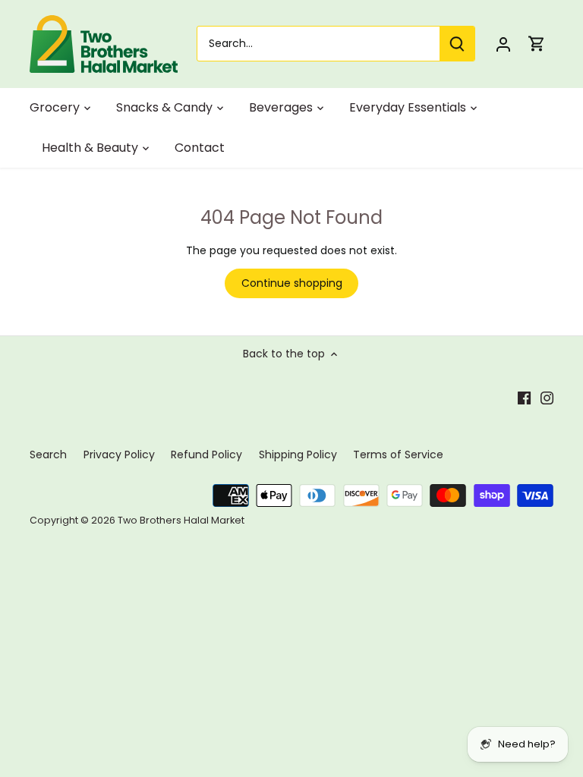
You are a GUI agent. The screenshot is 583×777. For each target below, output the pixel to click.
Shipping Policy (298, 454)
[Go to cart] (537, 43)
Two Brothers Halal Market (181, 520)
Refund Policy (206, 454)
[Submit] (457, 44)
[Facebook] (524, 397)
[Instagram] (546, 397)
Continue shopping (291, 283)
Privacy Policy (119, 454)
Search (48, 454)
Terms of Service (398, 454)
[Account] (503, 43)
